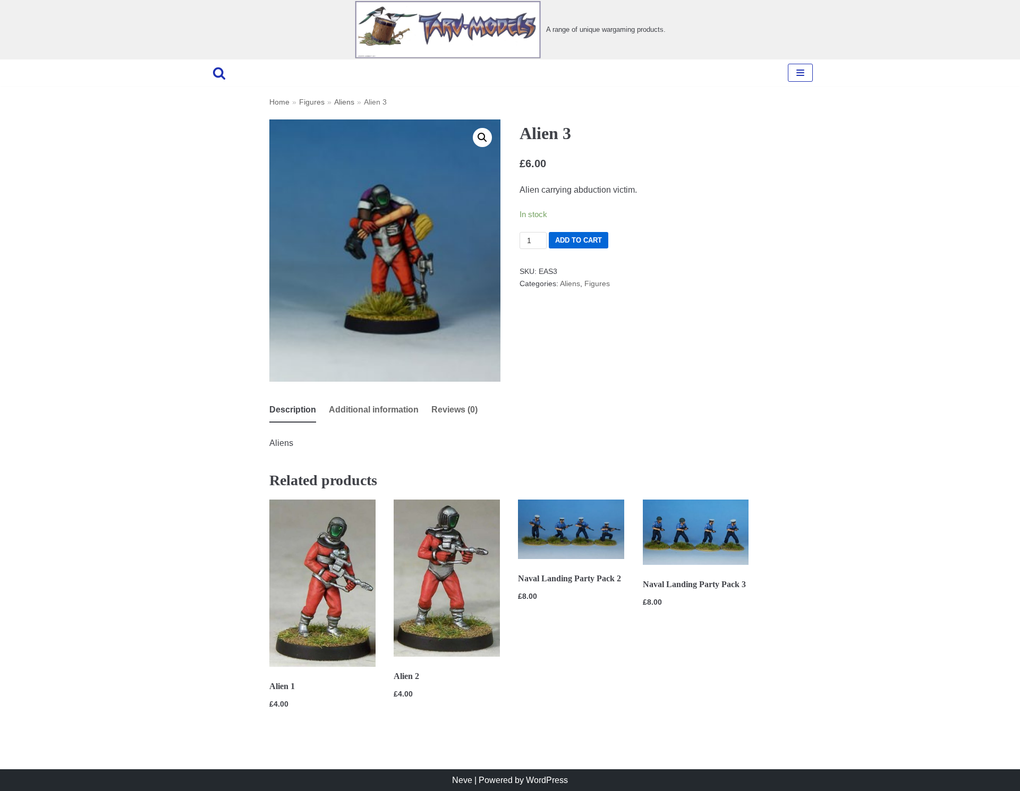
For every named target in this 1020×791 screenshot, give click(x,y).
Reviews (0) (454, 409)
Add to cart (578, 240)
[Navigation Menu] (800, 73)
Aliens (344, 102)
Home (279, 102)
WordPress (547, 780)
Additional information (374, 409)
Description (292, 409)
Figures (312, 102)
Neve (462, 780)
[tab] (292, 411)
